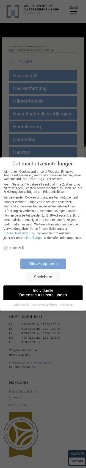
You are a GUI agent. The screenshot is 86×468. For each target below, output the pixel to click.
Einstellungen (33, 238)
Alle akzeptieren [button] (43, 263)
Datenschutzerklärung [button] (45, 304)
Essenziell (17, 248)
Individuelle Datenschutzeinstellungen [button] (43, 292)
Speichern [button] (43, 277)
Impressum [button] (66, 304)
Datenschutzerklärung (19, 233)
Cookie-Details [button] (21, 304)
